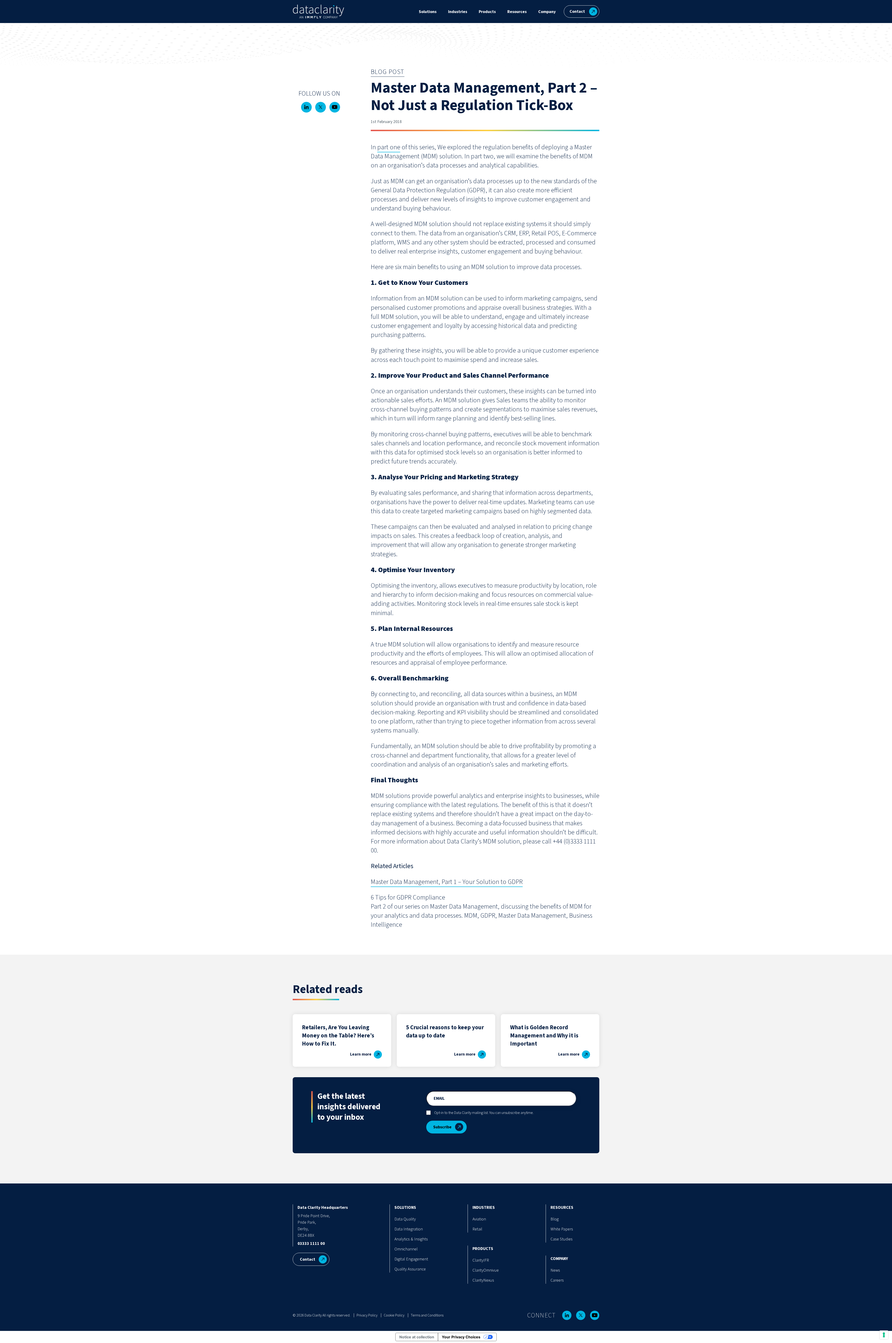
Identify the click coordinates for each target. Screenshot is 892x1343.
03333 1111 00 (311, 1243)
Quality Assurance (410, 1269)
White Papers (562, 1229)
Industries (457, 12)
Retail (477, 1229)
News (555, 1270)
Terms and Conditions (427, 1315)
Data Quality (405, 1219)
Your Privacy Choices (461, 1337)
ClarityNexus (483, 1280)
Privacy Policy (367, 1315)
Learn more (360, 1054)
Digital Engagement (411, 1259)
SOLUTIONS (405, 1207)
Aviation (479, 1219)
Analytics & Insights (411, 1239)
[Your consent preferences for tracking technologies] (883, 1334)
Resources (517, 12)
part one (388, 147)
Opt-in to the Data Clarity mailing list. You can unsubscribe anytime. (484, 1112)
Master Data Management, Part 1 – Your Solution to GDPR (447, 881)
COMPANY (559, 1259)
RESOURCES (562, 1207)
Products (487, 12)
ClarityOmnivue (485, 1270)
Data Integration (408, 1229)
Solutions (427, 12)
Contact (577, 11)
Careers (557, 1280)
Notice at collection (416, 1337)
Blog (555, 1219)
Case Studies (562, 1239)
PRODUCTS (482, 1249)
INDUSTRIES (483, 1207)
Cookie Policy (394, 1315)
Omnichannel (406, 1249)
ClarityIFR (480, 1260)
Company (547, 12)
